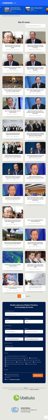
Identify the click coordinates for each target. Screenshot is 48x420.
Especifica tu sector (9, 346)
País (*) (6, 336)
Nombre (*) (7, 318)
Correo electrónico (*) (9, 311)
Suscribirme (38, 375)
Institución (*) (8, 328)
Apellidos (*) (27, 318)
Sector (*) (26, 336)
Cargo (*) (26, 328)
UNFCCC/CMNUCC (34, 389)
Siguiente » (28, 296)
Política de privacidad (15, 379)
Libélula (25, 388)
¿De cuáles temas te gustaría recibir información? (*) (16, 356)
